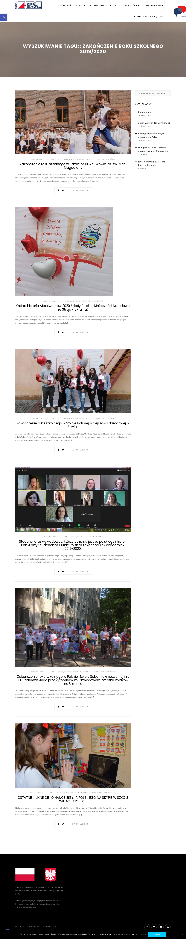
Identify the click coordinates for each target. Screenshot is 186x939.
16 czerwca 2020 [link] (36, 418)
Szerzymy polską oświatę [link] (105, 159)
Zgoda (156, 934)
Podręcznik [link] (156, 16)
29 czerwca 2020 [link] (36, 159)
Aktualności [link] (65, 5)
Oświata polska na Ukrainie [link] (78, 159)
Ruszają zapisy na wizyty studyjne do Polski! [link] (151, 135)
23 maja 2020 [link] (36, 793)
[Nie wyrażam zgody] (182, 934)
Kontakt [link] (139, 16)
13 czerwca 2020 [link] (36, 672)
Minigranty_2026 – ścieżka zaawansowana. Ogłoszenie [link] (153, 149)
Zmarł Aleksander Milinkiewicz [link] (154, 123)
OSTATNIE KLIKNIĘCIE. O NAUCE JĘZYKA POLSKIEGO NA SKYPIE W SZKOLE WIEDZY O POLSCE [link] (73, 799)
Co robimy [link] (82, 5)
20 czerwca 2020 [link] (51, 301)
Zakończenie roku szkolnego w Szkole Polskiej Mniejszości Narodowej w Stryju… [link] (73, 425)
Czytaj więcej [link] (79, 190)
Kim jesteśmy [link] (101, 5)
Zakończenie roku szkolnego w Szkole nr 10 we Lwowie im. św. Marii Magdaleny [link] (73, 166)
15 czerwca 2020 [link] (50, 537)
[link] (3, 17)
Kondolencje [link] (145, 112)
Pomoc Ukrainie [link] (152, 5)
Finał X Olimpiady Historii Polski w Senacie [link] (151, 163)
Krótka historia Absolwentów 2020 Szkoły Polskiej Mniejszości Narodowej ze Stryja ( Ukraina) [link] (73, 308)
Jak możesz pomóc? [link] (126, 5)
